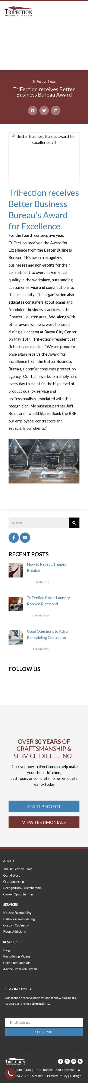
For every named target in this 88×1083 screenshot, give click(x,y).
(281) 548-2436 (19, 1070)
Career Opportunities (18, 894)
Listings (75, 1076)
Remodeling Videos (17, 956)
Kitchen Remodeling (17, 912)
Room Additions (14, 931)
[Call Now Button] (10, 1074)
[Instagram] (67, 1061)
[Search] (74, 523)
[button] (32, 110)
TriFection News (44, 81)
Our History (11, 875)
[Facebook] (14, 538)
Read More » (41, 581)
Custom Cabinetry (16, 925)
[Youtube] (25, 538)
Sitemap (37, 1076)
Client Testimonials (16, 963)
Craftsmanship (13, 881)
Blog (6, 950)
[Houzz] (80, 1061)
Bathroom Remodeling (19, 919)
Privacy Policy (57, 1076)
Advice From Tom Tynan (20, 969)
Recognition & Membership (22, 888)
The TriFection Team (17, 869)
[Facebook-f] (60, 1061)
